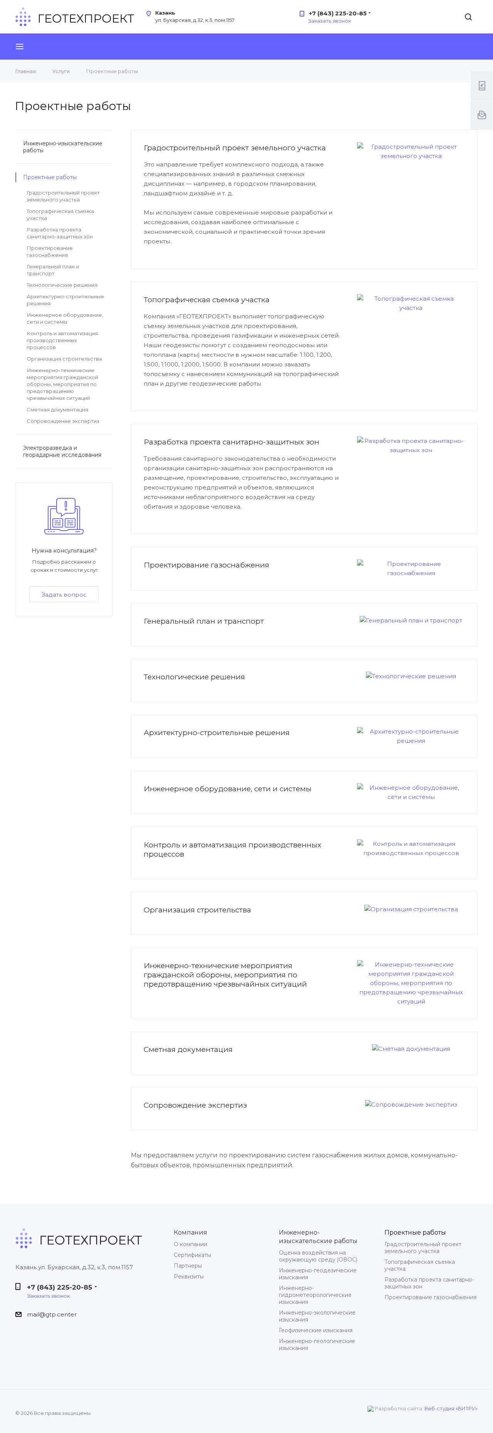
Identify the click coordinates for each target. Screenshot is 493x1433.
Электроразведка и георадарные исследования (62, 451)
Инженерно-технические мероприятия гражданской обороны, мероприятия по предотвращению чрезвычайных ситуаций (225, 975)
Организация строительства (197, 909)
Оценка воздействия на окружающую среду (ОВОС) (318, 1256)
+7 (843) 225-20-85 (338, 13)
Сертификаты (192, 1255)
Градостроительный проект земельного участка (235, 147)
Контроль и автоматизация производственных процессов (62, 340)
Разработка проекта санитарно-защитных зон (231, 442)
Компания (190, 1232)
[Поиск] (468, 17)
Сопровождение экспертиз (195, 1105)
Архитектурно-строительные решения (217, 732)
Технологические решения (194, 676)
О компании (190, 1244)
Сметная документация (188, 1049)
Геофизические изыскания (315, 1330)
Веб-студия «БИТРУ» (451, 1408)
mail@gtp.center (52, 1314)
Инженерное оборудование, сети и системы (228, 788)
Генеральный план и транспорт (204, 621)
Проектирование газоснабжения (206, 565)
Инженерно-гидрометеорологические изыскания (315, 1295)
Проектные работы (50, 177)
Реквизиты (189, 1276)
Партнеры (188, 1265)
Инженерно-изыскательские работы (62, 147)
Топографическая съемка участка (207, 299)
